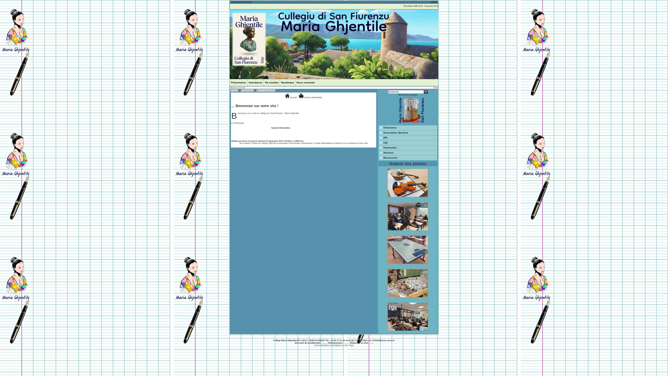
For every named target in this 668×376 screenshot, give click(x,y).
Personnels (294, 143)
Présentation (238, 82)
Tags (351, 345)
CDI (385, 142)
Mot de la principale (266, 90)
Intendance (255, 82)
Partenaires (390, 147)
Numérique (287, 82)
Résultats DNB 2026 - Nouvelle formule (411, 6)
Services (388, 152)
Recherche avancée (408, 95)
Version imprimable (312, 97)
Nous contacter (306, 82)
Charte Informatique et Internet (328, 143)
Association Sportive (395, 132)
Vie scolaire (272, 82)
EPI (385, 137)
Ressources (390, 157)
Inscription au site (339, 345)
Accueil (234, 90)
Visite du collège (260, 143)
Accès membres (321, 345)
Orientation (390, 127)
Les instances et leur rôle (356, 143)
